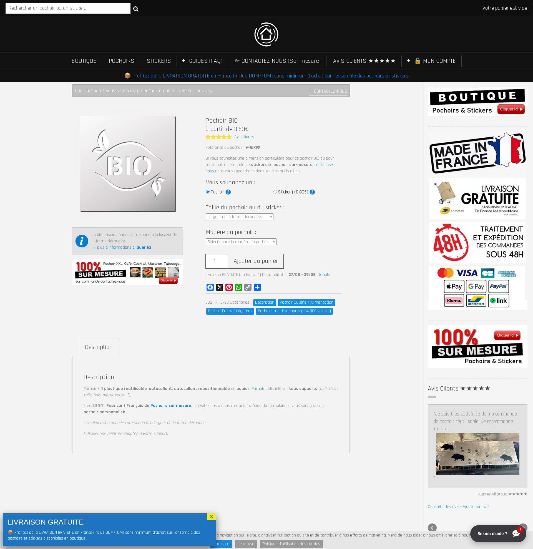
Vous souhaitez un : (230, 182)
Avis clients (244, 137)
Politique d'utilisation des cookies (291, 544)
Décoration (264, 302)
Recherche (136, 9)
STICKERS (159, 61)
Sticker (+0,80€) (294, 192)
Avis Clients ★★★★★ (459, 388)
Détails (324, 275)
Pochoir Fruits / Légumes (230, 311)
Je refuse (246, 544)
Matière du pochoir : (231, 232)
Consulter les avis (443, 507)
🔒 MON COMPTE (435, 61)
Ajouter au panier (256, 261)
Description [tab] (99, 347)
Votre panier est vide (504, 8)
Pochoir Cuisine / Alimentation (306, 302)
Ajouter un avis (476, 507)
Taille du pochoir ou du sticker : (245, 207)
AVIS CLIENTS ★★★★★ (364, 61)
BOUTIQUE (84, 61)
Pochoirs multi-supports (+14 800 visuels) (294, 311)
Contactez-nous (330, 91)
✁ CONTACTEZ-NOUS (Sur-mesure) (278, 61)
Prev (432, 527)
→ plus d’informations (121, 247)
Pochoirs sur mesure (170, 406)
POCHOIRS (121, 61)
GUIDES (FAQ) (205, 61)
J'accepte (221, 544)
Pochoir (218, 192)
